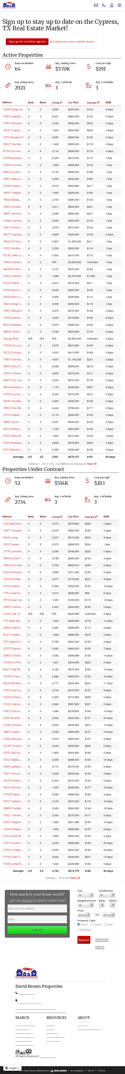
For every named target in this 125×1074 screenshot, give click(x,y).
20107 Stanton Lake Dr (18, 648)
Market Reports (55, 1036)
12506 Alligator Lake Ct (18, 829)
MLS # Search (23, 1039)
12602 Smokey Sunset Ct (19, 206)
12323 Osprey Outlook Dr (19, 704)
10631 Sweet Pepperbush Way (23, 544)
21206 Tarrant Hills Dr (17, 725)
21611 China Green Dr (16, 227)
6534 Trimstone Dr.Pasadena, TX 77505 (30, 1000)
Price (80, 910)
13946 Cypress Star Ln (17, 220)
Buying (51, 1024)
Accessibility (77, 1070)
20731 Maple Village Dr (18, 415)
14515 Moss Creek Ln (16, 296)
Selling (50, 1028)
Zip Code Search (24, 1036)
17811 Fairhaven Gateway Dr (21, 123)
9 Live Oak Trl (12, 613)
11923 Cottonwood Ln (17, 711)
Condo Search (23, 1032)
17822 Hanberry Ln (15, 276)
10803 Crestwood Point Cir (20, 607)
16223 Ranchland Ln (16, 787)
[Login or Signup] (112, 5)
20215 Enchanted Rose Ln (20, 165)
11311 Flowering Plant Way (20, 843)
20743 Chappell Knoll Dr (19, 849)
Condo (97, 924)
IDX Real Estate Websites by (35, 1070)
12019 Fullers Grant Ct (17, 676)
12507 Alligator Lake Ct (18, 822)
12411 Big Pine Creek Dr (18, 523)
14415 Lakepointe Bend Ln (20, 766)
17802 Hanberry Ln (15, 262)
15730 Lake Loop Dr (16, 255)
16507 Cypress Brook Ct (18, 234)
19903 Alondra (12, 565)
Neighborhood (85, 900)
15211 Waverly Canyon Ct (19, 449)
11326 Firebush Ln (14, 697)
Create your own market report (73, 41)
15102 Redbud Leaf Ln (17, 759)
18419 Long (10, 537)
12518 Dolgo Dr (13, 109)
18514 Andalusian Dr (16, 387)
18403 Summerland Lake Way (22, 172)
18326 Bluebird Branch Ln (20, 683)
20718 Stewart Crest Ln (18, 158)
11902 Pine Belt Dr (15, 408)
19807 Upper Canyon (17, 731)
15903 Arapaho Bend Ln (18, 116)
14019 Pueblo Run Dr (17, 780)
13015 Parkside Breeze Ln (19, 579)
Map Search (22, 1028)
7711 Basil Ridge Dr (15, 620)
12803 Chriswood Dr (16, 655)
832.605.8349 (26, 992)
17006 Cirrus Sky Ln (15, 345)
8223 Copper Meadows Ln (20, 634)
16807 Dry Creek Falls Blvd (20, 380)
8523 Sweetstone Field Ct (20, 324)
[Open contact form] (96, 5)
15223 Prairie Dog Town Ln (20, 283)
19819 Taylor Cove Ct (16, 422)
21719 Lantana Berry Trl (18, 551)
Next (90, 463)
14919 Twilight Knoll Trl (18, 192)
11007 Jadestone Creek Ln (20, 801)
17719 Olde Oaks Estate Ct (20, 856)
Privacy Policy (48, 1056)
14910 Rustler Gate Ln (17, 718)
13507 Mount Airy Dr (16, 773)
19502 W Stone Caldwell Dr (21, 241)
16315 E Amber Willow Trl (19, 373)
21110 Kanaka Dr (13, 137)
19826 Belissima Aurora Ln (20, 199)
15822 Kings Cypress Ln (18, 304)
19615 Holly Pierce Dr (16, 366)
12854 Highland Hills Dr (18, 627)
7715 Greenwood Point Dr (20, 593)
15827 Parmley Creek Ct (19, 144)
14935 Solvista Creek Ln (18, 401)
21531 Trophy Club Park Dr (20, 130)
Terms (90, 1070)
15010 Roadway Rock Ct (18, 442)
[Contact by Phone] (104, 5)
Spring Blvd (11, 338)
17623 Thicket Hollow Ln (19, 815)
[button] (12, 1068)
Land (109, 924)
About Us (83, 1024)
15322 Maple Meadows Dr (19, 586)
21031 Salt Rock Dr (15, 752)
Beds (102, 900)
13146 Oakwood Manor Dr (19, 738)
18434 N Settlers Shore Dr (20, 269)
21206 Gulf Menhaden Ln (19, 662)
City (79, 890)
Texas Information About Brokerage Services (40, 1011)
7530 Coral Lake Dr (15, 690)
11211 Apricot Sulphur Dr (19, 641)
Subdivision (106, 890)
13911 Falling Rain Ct (16, 310)
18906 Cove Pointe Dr (17, 558)
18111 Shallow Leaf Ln (16, 429)
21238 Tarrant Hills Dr (17, 745)
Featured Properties (89, 1028)
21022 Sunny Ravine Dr (18, 394)
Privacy (101, 1070)
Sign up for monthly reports (27, 41)
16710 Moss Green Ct (16, 290)
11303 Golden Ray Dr (16, 248)
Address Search (24, 1043)
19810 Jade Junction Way (19, 178)
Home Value (54, 1039)
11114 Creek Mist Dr (15, 836)
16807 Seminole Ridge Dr (19, 213)
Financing (52, 1032)
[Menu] (119, 5)
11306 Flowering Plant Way (20, 185)
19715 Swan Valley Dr (16, 600)
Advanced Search (25, 1024)
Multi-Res (85, 930)
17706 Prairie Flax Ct (16, 794)
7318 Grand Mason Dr (17, 863)
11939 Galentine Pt (15, 317)
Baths (112, 900)
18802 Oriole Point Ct (17, 331)
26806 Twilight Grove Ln (19, 808)
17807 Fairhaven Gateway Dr (22, 359)
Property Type (86, 920)
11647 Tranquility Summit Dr (21, 530)
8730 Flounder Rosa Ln (18, 151)
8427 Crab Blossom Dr (17, 669)
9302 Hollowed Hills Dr (18, 572)
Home (84, 924)
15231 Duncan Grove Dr (18, 352)
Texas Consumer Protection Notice (35, 1008)
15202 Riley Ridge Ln (16, 435)
